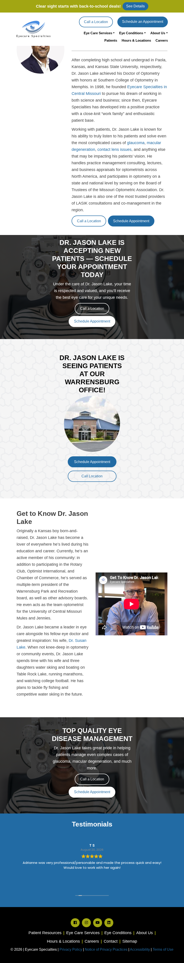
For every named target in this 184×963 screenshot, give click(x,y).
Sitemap (129, 941)
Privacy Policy (71, 949)
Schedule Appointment (131, 221)
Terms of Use (163, 949)
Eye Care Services (98, 33)
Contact (111, 941)
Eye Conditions (131, 33)
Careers (162, 40)
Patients (110, 40)
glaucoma (136, 143)
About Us (157, 33)
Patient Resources (44, 933)
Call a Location (96, 22)
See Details (135, 6)
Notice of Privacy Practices (106, 949)
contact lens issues (114, 149)
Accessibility (140, 949)
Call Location (92, 476)
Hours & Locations (136, 40)
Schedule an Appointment (142, 21)
